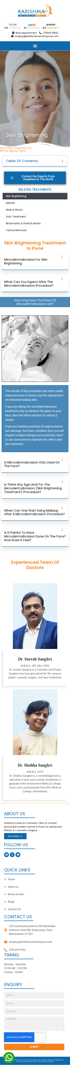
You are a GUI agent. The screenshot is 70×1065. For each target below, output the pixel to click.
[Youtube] (17, 854)
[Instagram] (12, 854)
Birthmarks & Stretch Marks (23, 223)
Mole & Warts (14, 209)
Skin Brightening (16, 196)
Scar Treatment (16, 216)
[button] (35, 46)
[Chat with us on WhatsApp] (9, 1057)
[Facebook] (6, 854)
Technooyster (21, 1061)
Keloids (10, 203)
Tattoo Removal (16, 230)
